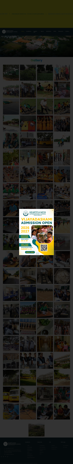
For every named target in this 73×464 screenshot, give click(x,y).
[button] (52, 210)
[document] (36, 232)
